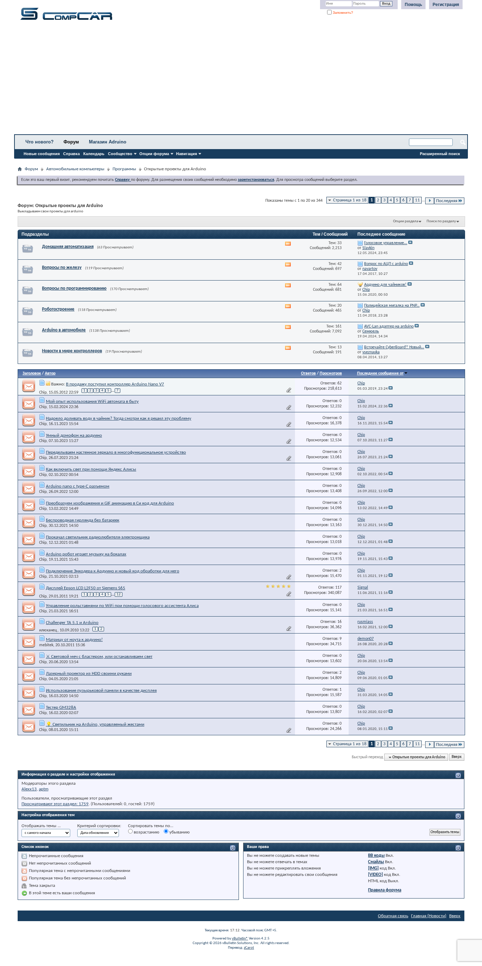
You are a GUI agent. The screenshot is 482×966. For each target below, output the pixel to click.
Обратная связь (393, 916)
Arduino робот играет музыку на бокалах (86, 554)
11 (417, 200)
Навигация (186, 154)
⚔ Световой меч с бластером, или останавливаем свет (99, 656)
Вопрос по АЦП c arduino (386, 264)
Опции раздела (405, 221)
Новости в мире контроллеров (72, 351)
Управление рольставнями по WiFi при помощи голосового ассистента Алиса (122, 605)
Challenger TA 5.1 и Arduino (72, 622)
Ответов (308, 373)
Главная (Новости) (428, 916)
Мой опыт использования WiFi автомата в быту (92, 401)
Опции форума (154, 154)
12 (118, 594)
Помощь (413, 4)
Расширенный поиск (440, 154)
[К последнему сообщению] (390, 389)
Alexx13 (29, 789)
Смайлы (376, 862)
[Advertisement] (220, 79)
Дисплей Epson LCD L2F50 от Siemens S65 (85, 588)
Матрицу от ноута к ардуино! (74, 639)
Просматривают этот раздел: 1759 (55, 804)
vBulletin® (240, 939)
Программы (124, 169)
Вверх (457, 757)
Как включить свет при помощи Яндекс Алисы (91, 469)
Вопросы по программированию (74, 288)
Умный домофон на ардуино (74, 435)
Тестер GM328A (61, 707)
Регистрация (446, 4)
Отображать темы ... (41, 826)
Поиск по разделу (441, 221)
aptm (43, 789)
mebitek (46, 645)
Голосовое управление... (385, 243)
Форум (71, 142)
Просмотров (331, 373)
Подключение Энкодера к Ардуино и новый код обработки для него (112, 571)
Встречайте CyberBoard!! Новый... (394, 347)
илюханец (48, 630)
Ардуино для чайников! (385, 285)
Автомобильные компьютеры (75, 169)
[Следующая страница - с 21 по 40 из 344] (429, 201)
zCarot (249, 948)
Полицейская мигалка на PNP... (392, 306)
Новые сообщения (42, 154)
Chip (43, 392)
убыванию (178, 832)
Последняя (446, 201)
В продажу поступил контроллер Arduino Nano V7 (115, 384)
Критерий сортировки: (99, 826)
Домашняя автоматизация (68, 247)
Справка (71, 154)
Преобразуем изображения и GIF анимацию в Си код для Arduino (110, 503)
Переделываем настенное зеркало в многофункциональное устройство (116, 452)
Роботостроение (58, 309)
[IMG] (373, 868)
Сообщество (120, 154)
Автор (50, 373)
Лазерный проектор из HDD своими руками (89, 673)
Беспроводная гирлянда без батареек (82, 520)
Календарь (93, 154)
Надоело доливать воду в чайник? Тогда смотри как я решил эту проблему (118, 418)
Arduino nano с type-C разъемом (77, 486)
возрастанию (146, 832)
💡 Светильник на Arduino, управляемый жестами (95, 724)
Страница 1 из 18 (350, 200)
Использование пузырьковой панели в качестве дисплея (101, 690)
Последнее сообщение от (380, 373)
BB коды (376, 855)
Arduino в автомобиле (64, 330)
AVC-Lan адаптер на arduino (389, 326)
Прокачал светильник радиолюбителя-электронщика (98, 537)
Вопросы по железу (62, 267)
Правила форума (384, 890)
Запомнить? (342, 12)
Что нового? (39, 142)
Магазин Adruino (107, 142)
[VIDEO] (375, 874)
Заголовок (32, 373)
